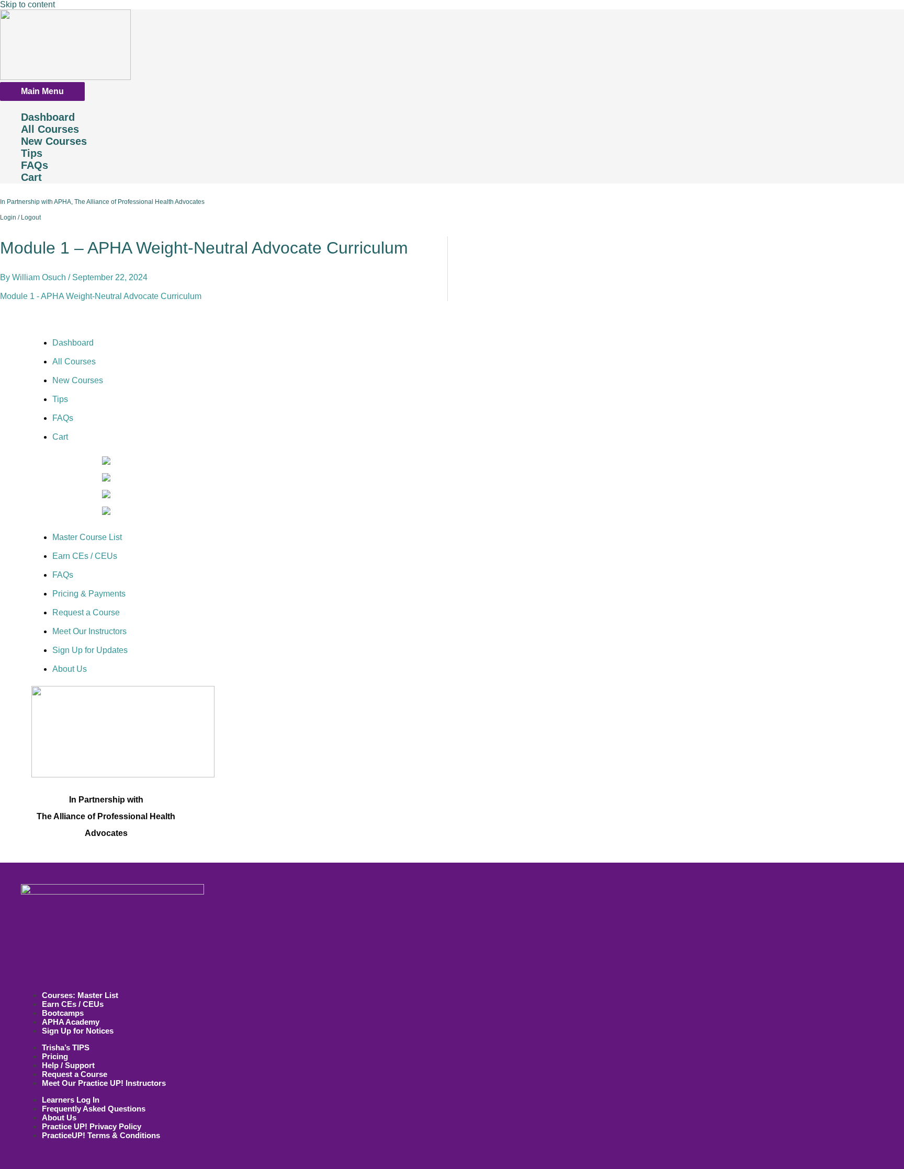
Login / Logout (20, 217)
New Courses (54, 141)
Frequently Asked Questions (93, 1108)
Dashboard (48, 117)
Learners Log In (70, 1099)
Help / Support (68, 1065)
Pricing (55, 1056)
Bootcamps (63, 1012)
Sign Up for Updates (90, 650)
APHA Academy (70, 1021)
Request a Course (86, 612)
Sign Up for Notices (78, 1030)
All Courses (50, 129)
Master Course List (87, 537)
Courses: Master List (80, 995)
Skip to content (27, 4)
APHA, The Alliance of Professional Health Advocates (130, 201)
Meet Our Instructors (89, 631)
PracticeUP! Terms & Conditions (101, 1135)
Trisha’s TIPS (65, 1047)
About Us (69, 668)
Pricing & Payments (89, 593)
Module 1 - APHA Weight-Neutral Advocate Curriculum (100, 296)
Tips (31, 153)
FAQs (34, 165)
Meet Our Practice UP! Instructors (104, 1083)
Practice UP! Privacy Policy (91, 1126)
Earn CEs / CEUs (84, 556)
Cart (31, 177)
